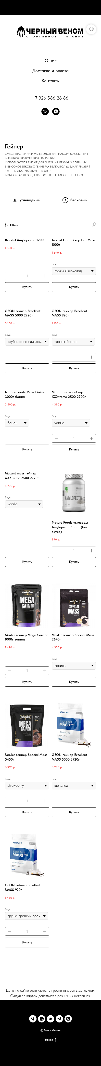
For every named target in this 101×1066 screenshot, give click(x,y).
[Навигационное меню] (8, 7)
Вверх (49, 1039)
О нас (51, 60)
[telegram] (59, 1018)
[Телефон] (45, 111)
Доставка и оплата (50, 70)
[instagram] (68, 1018)
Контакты (51, 80)
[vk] (50, 1018)
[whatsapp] (56, 111)
